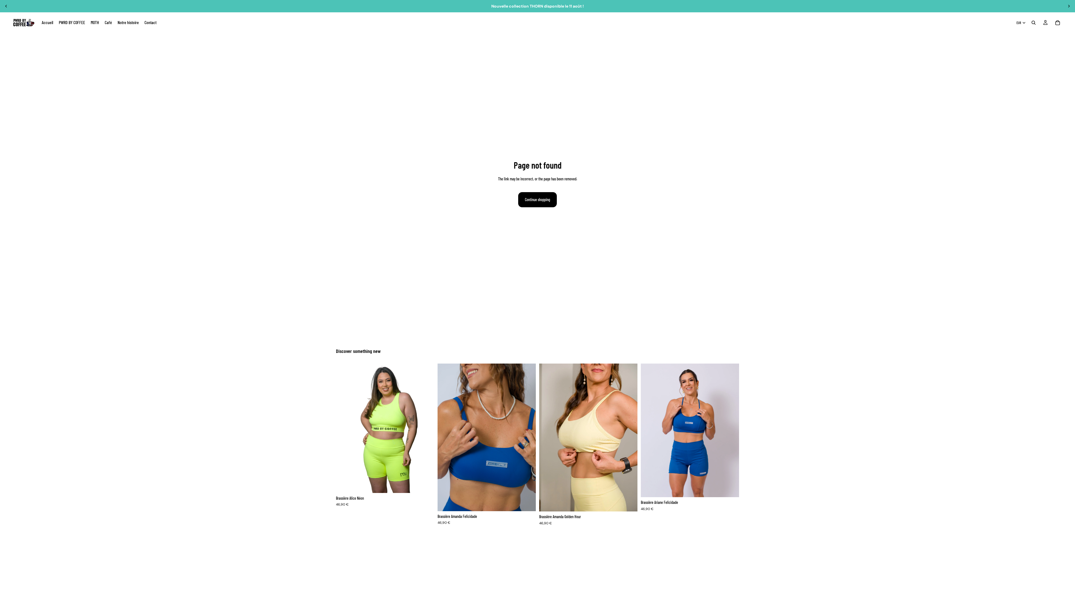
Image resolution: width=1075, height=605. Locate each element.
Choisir (430, 484)
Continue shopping (537, 199)
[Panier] (1057, 23)
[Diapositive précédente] (6, 6)
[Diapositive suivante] (1069, 6)
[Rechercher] (1033, 23)
